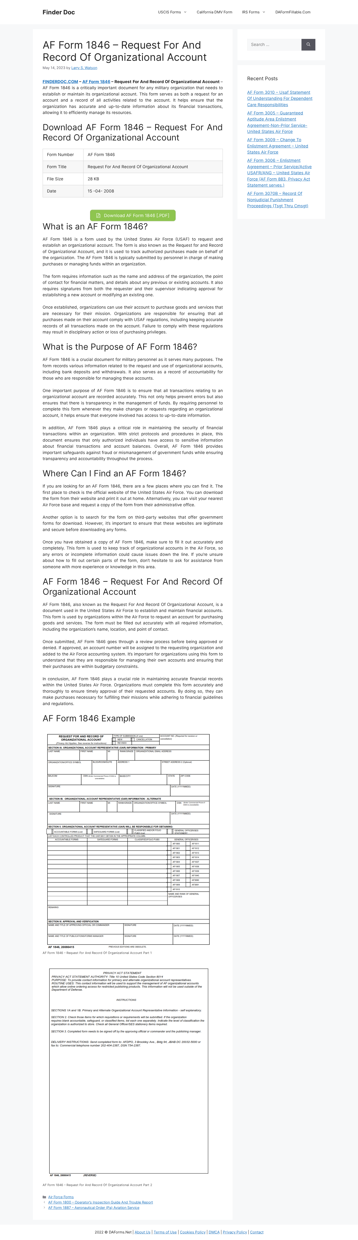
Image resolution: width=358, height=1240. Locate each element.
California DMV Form (214, 12)
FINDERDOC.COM (60, 81)
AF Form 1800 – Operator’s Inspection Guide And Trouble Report (100, 1202)
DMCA (214, 1232)
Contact (257, 1232)
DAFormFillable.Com (293, 12)
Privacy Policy (235, 1232)
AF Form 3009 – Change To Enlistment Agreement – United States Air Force (277, 146)
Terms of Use (165, 1232)
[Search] (308, 45)
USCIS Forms (169, 12)
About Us (143, 1232)
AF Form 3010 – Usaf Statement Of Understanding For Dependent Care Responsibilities (279, 98)
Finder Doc (59, 12)
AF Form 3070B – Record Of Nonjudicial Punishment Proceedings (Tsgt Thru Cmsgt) (277, 199)
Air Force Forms (61, 1197)
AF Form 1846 (96, 81)
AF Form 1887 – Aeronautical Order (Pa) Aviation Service (93, 1207)
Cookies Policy (193, 1232)
